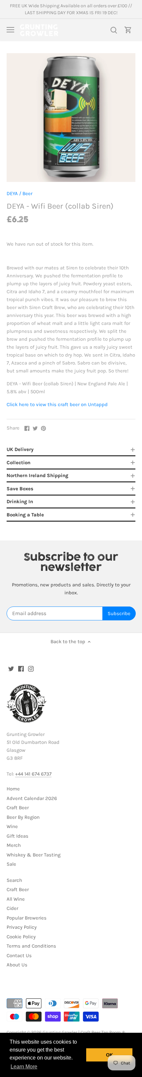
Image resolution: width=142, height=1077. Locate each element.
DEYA (12, 193)
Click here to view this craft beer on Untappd (57, 404)
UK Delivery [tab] (20, 449)
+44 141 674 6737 (33, 774)
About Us (17, 965)
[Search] (113, 30)
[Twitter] (11, 668)
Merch (14, 845)
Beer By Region (23, 817)
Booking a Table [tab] (25, 515)
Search (14, 880)
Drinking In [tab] (20, 501)
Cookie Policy (21, 937)
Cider (12, 908)
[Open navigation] (10, 29)
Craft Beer (18, 808)
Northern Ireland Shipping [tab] (37, 475)
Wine (12, 826)
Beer (27, 193)
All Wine (16, 899)
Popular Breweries (27, 918)
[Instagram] (31, 668)
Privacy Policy (22, 927)
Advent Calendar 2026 (32, 798)
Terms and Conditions (31, 946)
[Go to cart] (128, 30)
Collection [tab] (18, 463)
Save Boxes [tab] (20, 489)
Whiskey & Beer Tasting (33, 855)
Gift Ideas (17, 836)
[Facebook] (21, 668)
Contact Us (19, 955)
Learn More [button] (24, 1066)
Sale (11, 864)
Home (13, 789)
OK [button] (109, 1055)
